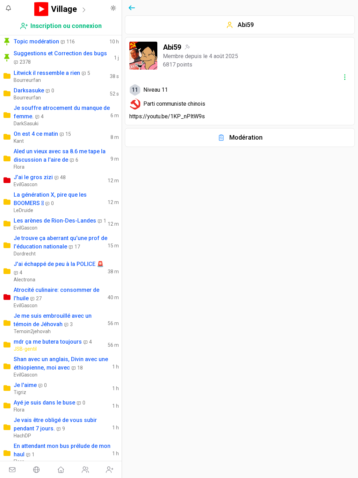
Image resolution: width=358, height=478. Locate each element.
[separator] (122, 239)
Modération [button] (246, 137)
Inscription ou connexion (66, 25)
